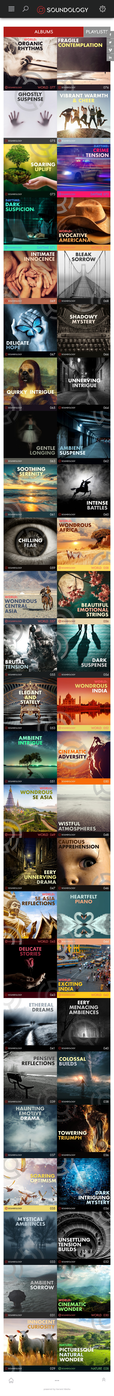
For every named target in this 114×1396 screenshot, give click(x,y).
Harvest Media (63, 1389)
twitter (110, 42)
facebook (110, 34)
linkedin (110, 57)
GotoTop (103, 1379)
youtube (110, 50)
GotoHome (11, 1380)
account (102, 8)
